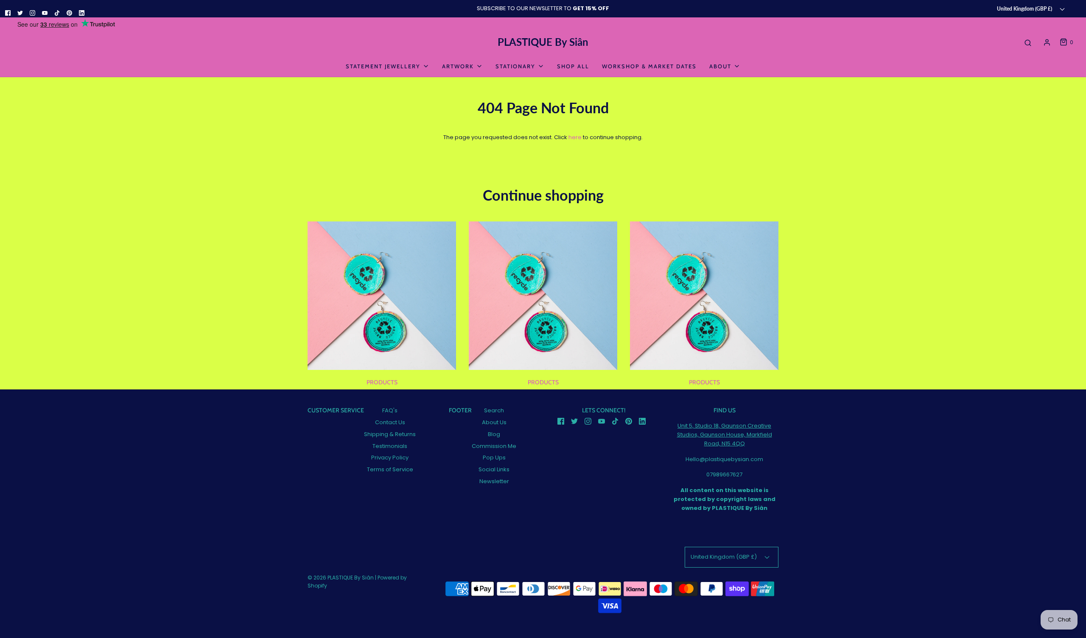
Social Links (494, 469)
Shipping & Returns (390, 434)
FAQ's (389, 410)
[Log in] (1047, 42)
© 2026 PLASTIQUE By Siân (341, 577)
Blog (494, 434)
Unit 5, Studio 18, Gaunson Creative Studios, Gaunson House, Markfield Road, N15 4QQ (724, 435)
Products (382, 382)
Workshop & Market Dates (649, 66)
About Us (494, 422)
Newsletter (494, 481)
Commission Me (494, 446)
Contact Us (390, 422)
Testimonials (389, 446)
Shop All (573, 66)
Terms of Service (390, 469)
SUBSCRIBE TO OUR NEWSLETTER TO (543, 8)
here (575, 137)
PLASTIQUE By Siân (543, 42)
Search (494, 410)
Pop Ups (494, 457)
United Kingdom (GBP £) (1025, 8)
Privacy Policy (390, 457)
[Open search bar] (1028, 42)
